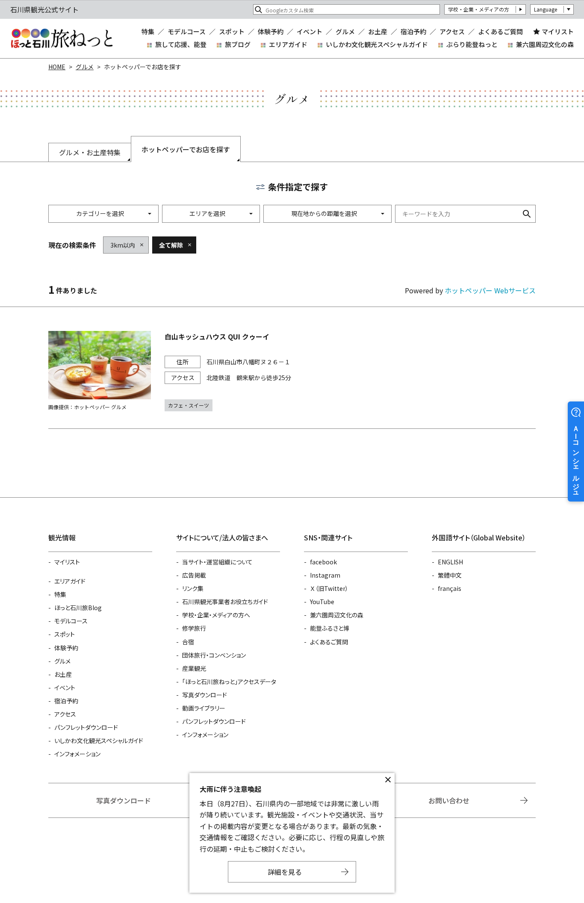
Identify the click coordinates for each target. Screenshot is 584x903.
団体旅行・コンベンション (214, 655)
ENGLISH (450, 562)
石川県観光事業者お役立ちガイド (225, 601)
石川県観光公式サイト (61, 38)
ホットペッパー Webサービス (490, 290)
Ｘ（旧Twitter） (329, 588)
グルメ (345, 31)
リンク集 (193, 588)
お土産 (377, 31)
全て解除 (171, 245)
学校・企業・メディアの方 (478, 9)
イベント (309, 31)
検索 (526, 213)
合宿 (188, 641)
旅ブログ (238, 44)
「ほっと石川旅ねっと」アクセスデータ (229, 681)
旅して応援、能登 (180, 44)
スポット (232, 31)
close (388, 780)
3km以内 (122, 245)
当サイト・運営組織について (217, 562)
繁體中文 (450, 575)
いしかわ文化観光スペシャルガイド (377, 44)
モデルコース (187, 31)
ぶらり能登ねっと (472, 44)
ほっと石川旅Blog (78, 607)
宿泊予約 (413, 31)
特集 (148, 31)
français (449, 588)
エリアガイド (288, 44)
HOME (56, 66)
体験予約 (270, 31)
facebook (323, 562)
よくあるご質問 (500, 31)
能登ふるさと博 (329, 628)
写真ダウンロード (204, 695)
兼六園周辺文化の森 (545, 44)
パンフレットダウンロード (86, 727)
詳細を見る (285, 872)
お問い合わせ (448, 800)
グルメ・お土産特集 (90, 152)
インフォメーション (77, 754)
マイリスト (558, 31)
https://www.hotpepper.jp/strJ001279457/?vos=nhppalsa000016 (292, 371)
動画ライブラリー (203, 708)
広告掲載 (194, 575)
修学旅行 (194, 628)
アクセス (452, 31)
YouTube (322, 601)
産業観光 (194, 668)
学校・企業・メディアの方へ (216, 615)
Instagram (325, 575)
